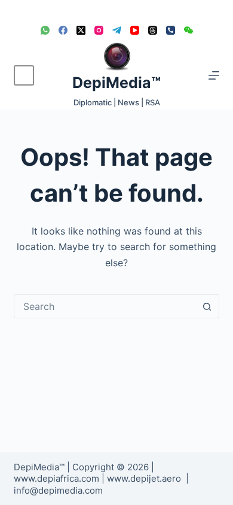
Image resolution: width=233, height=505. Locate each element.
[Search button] (207, 306)
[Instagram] (98, 30)
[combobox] (104, 306)
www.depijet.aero (144, 478)
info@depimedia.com (58, 490)
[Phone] (170, 30)
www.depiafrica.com (56, 478)
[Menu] (214, 75)
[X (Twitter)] (80, 30)
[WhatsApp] (45, 30)
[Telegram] (116, 30)
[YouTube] (134, 30)
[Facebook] (63, 30)
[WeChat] (188, 30)
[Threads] (152, 30)
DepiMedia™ (116, 83)
